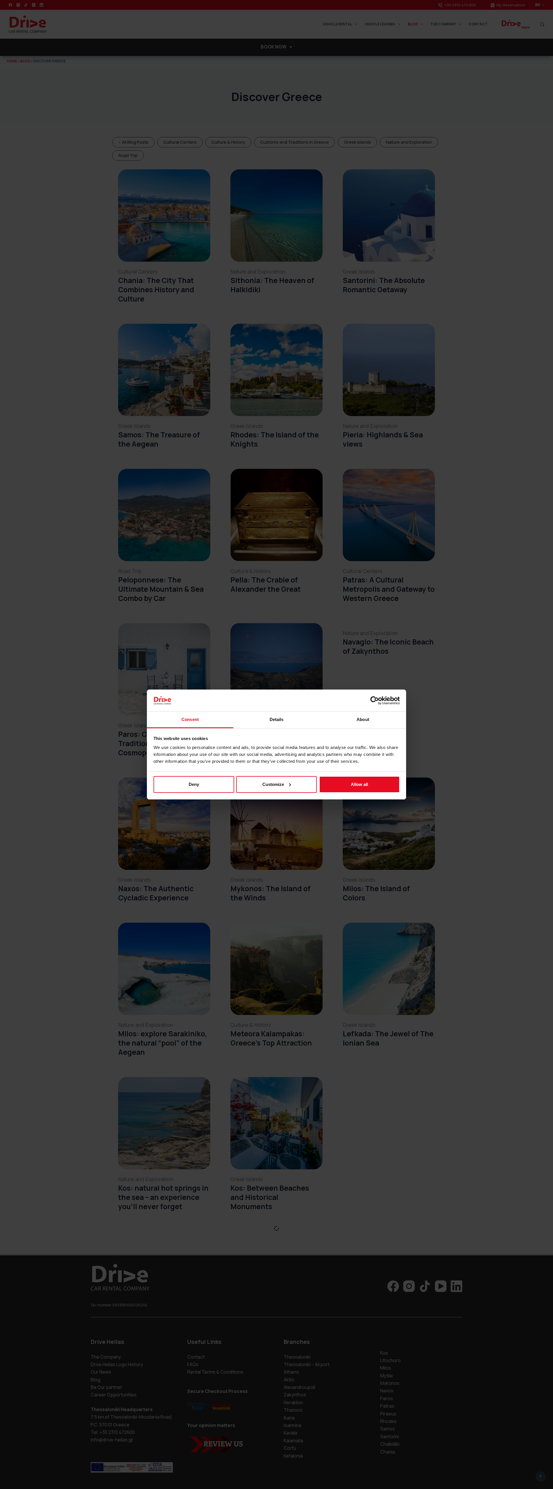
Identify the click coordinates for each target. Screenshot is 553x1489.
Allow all (359, 784)
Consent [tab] (190, 719)
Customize (273, 784)
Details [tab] (277, 719)
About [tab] (363, 719)
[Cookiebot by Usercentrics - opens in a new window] (374, 700)
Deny (194, 784)
